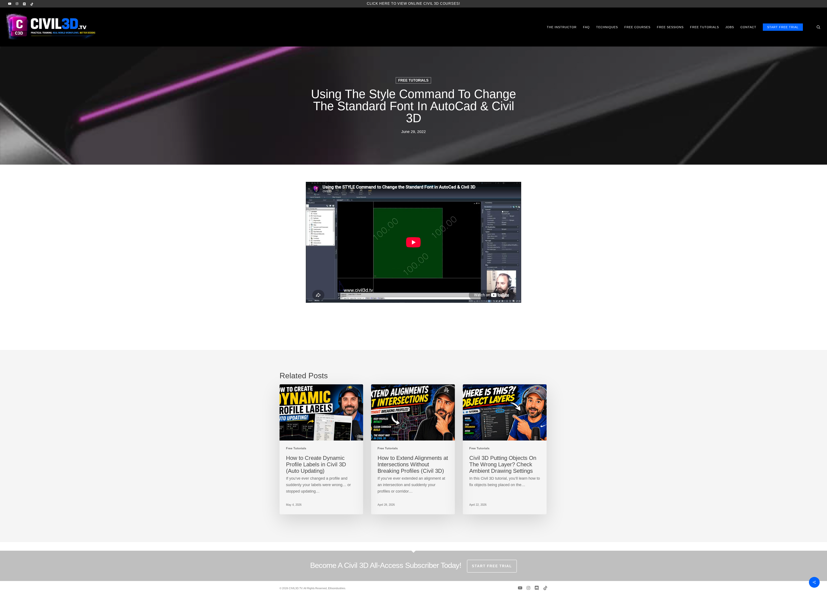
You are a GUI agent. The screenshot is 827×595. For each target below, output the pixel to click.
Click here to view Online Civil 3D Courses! (413, 3)
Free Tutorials (413, 80)
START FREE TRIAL (492, 566)
